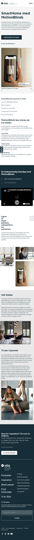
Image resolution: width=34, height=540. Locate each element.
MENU (31, 3)
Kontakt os (26, 528)
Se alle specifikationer (8, 43)
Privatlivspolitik (20, 528)
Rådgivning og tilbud (11, 37)
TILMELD (17, 518)
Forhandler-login (4, 529)
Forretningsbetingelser (10, 528)
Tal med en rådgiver (9, 453)
